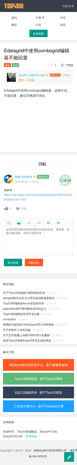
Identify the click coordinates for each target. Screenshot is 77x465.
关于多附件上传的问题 (17, 330)
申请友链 (31, 436)
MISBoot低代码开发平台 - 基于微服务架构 (38, 365)
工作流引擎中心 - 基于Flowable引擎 (38, 406)
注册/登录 (68, 6)
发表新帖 (38, 33)
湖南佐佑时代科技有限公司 (50, 450)
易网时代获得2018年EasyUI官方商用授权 (28, 324)
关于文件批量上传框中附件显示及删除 (26, 335)
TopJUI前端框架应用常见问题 (21, 314)
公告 (38, 25)
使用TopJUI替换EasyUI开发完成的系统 (27, 340)
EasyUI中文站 (48, 431)
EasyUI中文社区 (13, 436)
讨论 (63, 17)
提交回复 (13, 262)
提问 (14, 17)
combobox (9, 319)
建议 (14, 25)
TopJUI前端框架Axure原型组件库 (23, 303)
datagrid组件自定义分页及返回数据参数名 (29, 298)
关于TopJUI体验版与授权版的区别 (24, 293)
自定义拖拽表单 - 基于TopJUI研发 (38, 392)
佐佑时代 (8, 431)
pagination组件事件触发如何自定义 (24, 308)
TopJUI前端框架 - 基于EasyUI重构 (38, 378)
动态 (63, 25)
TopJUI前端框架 (27, 431)
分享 (38, 17)
